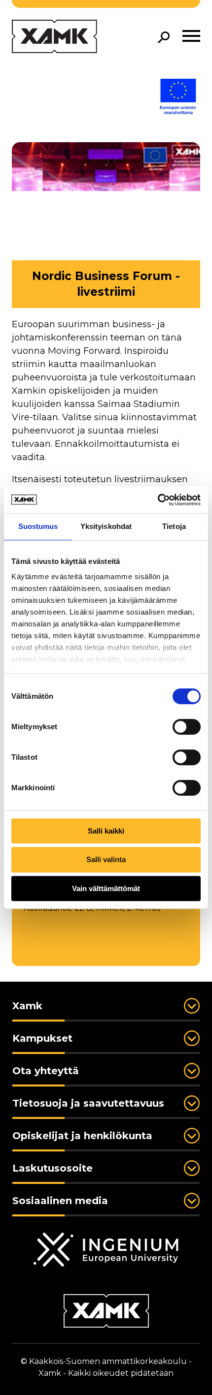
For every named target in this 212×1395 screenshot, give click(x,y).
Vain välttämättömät (106, 888)
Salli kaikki (106, 831)
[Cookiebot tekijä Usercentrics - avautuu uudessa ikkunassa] (157, 500)
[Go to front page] (54, 37)
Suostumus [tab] (38, 526)
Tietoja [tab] (174, 526)
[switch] (187, 727)
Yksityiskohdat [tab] (106, 526)
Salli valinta (106, 859)
